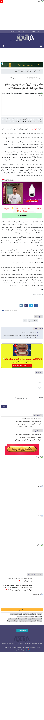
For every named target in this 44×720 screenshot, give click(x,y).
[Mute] (7, 203)
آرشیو (11, 31)
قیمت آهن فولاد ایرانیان (35, 619)
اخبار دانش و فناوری (27, 71)
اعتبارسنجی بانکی (22, 619)
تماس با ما (22, 31)
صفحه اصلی (37, 71)
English (33, 31)
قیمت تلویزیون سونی (16, 614)
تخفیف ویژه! (22, 215)
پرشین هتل (20, 617)
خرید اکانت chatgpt (12, 621)
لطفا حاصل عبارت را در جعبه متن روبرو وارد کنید (28, 398)
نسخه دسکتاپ (22, 630)
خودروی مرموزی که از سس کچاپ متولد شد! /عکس (28, 427)
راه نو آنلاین (32, 614)
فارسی (41, 31)
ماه (25, 321)
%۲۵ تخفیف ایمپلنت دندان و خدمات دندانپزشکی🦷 (22, 359)
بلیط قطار (39, 621)
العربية (37, 31)
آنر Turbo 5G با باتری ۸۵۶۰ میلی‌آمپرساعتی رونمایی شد (27, 424)
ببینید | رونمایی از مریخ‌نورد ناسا (28, 333)
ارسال (4, 406)
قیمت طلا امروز (12, 619)
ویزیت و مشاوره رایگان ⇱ (22, 365)
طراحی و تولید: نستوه (21, 650)
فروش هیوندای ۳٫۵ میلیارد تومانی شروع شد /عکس (28, 421)
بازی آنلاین (26, 614)
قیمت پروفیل (32, 621)
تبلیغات (14, 31)
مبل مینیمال (38, 617)
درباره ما (18, 31)
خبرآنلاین (22, 38)
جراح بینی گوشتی (29, 617)
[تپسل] (2, 63)
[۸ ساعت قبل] (38, 580)
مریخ (30, 321)
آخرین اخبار (37, 415)
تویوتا (35, 321)
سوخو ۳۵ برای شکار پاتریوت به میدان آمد (30, 419)
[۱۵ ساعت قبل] (38, 587)
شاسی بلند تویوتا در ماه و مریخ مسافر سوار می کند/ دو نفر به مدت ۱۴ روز (24, 86)
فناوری (17, 71)
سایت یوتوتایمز (23, 621)
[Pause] (4, 203)
